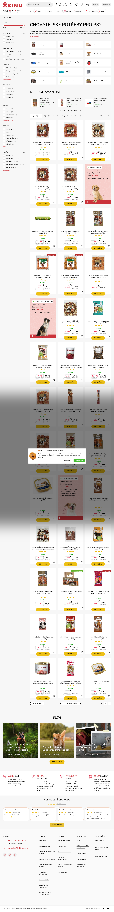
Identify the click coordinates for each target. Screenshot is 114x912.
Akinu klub (42, 840)
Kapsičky (10, 94)
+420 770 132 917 (17, 840)
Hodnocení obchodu (57, 799)
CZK (94, 4)
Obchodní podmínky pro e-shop (47, 853)
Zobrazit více (57, 825)
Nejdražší (56, 116)
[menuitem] (30, 11)
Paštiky (9, 97)
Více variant (11, 141)
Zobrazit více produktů (69, 111)
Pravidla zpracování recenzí (45, 866)
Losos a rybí (11, 115)
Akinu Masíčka (12, 162)
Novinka (9, 135)
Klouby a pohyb (12, 74)
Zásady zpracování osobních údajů (45, 894)
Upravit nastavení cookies (40, 909)
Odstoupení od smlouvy (47, 859)
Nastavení (67, 461)
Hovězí (9, 112)
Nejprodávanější (66, 116)
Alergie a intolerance (13, 71)
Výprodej (9, 144)
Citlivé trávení (11, 68)
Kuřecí (9, 109)
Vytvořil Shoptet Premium (93, 909)
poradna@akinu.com (18, 848)
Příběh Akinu (62, 846)
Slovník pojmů (81, 854)
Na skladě (11, 129)
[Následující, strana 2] (105, 703)
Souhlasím (80, 460)
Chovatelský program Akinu (102, 848)
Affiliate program (101, 856)
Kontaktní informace (64, 852)
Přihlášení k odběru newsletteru (83, 847)
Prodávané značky (64, 840)
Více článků (57, 762)
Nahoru (38, 704)
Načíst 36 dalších (71, 704)
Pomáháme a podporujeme (62, 858)
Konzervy (10, 91)
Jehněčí (9, 118)
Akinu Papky (11, 167)
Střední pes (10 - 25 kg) (14, 55)
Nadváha (10, 77)
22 (109, 703)
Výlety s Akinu (81, 859)
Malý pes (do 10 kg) (14, 51)
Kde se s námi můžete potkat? (65, 866)
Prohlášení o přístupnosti (43, 873)
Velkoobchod (99, 840)
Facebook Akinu (15, 855)
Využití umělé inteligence (43, 886)
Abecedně (78, 116)
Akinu (9, 156)
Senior (9, 43)
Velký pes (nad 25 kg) (14, 59)
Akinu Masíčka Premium (15, 164)
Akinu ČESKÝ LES (13, 159)
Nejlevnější (47, 116)
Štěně (9, 37)
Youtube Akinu (10, 855)
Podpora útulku (11, 138)
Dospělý (10, 40)
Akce (8, 132)
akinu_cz (4, 855)
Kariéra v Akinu (63, 872)
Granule (9, 88)
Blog (78, 840)
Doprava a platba (44, 846)
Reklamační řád (44, 880)
